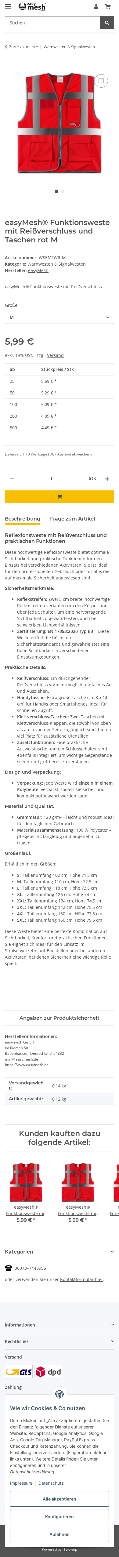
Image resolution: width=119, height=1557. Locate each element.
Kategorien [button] (19, 1252)
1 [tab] (56, 191)
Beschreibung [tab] (22, 519)
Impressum (21, 1483)
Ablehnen (59, 1534)
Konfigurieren (59, 1516)
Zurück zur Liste (23, 46)
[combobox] (59, 317)
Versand (55, 355)
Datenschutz (51, 1483)
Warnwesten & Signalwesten (56, 264)
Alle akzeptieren (59, 1498)
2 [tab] (62, 191)
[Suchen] (107, 22)
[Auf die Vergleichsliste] (101, 81)
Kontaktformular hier (81, 1279)
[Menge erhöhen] (107, 478)
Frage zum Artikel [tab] (72, 519)
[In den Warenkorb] (10, 66)
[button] (96, 7)
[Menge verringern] (12, 478)
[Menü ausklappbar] (8, 4)
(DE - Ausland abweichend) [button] (71, 454)
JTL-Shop (70, 1549)
